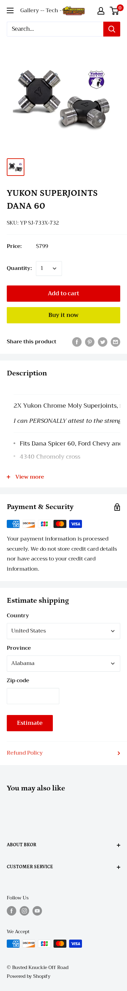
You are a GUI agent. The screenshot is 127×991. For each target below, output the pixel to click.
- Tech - (52, 10)
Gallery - (31, 10)
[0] (114, 11)
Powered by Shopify (28, 976)
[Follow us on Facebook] (11, 911)
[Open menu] (10, 10)
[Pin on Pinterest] (89, 342)
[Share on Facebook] (77, 342)
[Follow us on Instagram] (24, 911)
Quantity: (19, 268)
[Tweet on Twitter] (102, 342)
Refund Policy (25, 753)
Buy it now (63, 315)
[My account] (101, 11)
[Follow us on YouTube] (37, 911)
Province (19, 648)
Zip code (18, 680)
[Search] (111, 29)
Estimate (30, 723)
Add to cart (63, 293)
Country (18, 615)
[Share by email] (115, 342)
